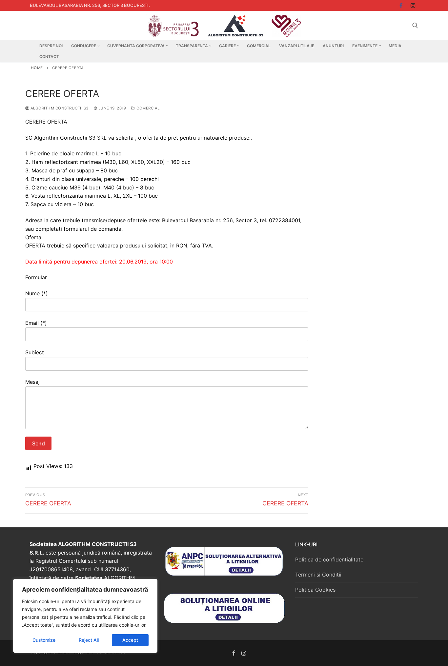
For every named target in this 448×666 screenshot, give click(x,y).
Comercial (147, 108)
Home (37, 68)
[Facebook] (234, 653)
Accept (130, 640)
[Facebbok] (401, 5)
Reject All (89, 640)
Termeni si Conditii (318, 574)
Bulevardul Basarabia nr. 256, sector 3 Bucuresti (89, 5)
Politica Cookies (315, 589)
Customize (43, 640)
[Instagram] (413, 5)
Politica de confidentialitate (329, 559)
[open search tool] (415, 26)
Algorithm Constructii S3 (59, 108)
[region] (85, 616)
